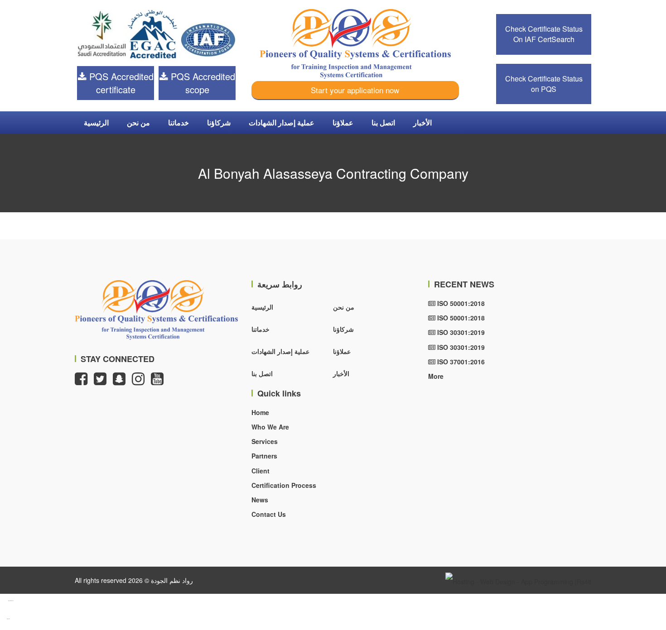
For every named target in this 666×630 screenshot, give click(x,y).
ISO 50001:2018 (460, 303)
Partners (264, 455)
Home (260, 412)
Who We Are (270, 426)
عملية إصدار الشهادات (281, 122)
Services (264, 441)
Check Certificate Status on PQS (544, 83)
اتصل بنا (383, 122)
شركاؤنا (219, 122)
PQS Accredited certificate (120, 83)
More (436, 376)
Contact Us (268, 514)
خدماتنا (178, 122)
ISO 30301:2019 (460, 332)
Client (260, 470)
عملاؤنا (343, 122)
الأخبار (422, 122)
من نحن (138, 122)
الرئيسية (96, 122)
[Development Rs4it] (518, 580)
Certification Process (283, 485)
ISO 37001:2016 (460, 361)
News (259, 499)
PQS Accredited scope (201, 83)
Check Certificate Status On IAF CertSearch (544, 34)
